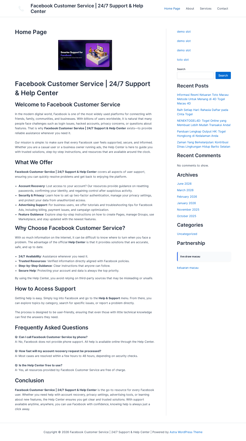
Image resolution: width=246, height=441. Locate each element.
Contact (222, 8)
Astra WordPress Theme (186, 432)
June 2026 (184, 183)
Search (181, 69)
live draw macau (190, 256)
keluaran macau (187, 267)
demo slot (184, 31)
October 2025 (186, 216)
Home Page (172, 8)
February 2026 (187, 196)
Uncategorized (187, 234)
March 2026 (185, 190)
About (190, 8)
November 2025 (188, 209)
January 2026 (186, 203)
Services (205, 8)
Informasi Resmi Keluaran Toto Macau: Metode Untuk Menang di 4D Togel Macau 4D (203, 99)
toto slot (183, 59)
